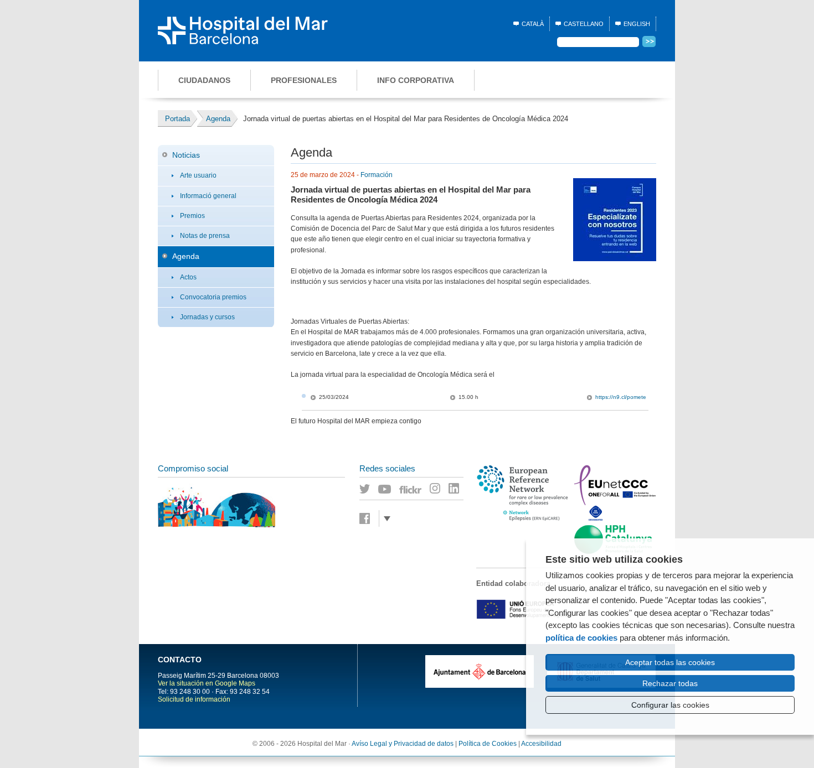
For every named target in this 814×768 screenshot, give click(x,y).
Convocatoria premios (213, 297)
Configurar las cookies (670, 704)
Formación (376, 175)
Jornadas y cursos (207, 317)
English (637, 23)
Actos (188, 277)
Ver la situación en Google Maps (206, 683)
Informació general (208, 196)
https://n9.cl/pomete (620, 397)
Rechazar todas (670, 683)
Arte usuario (198, 175)
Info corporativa (415, 80)
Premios (192, 216)
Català (533, 23)
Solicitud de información (194, 699)
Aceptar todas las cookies (670, 662)
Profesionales (304, 80)
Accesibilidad (541, 744)
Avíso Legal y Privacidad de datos (403, 744)
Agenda (185, 256)
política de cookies (581, 637)
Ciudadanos (204, 80)
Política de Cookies (487, 744)
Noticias (186, 155)
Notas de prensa (205, 236)
